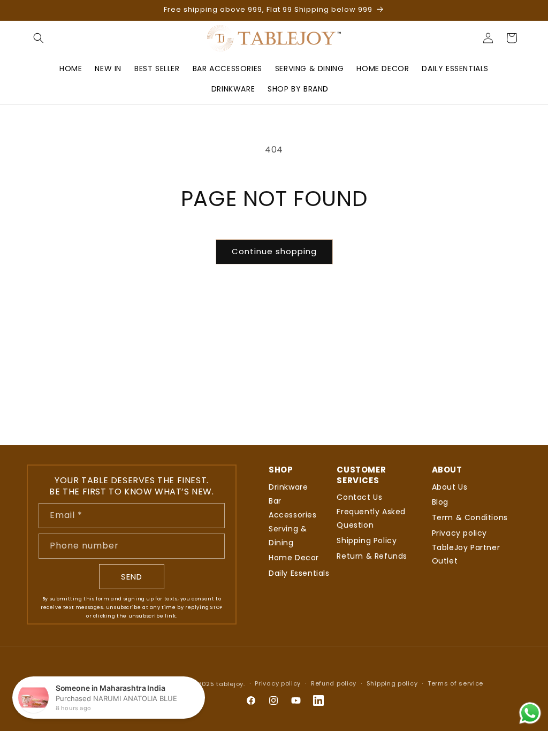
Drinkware (288, 487)
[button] (38, 38)
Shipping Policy (367, 540)
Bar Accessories (293, 508)
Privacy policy (459, 533)
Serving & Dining (288, 535)
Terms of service (455, 683)
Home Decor (294, 557)
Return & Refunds (372, 556)
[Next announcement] (517, 10)
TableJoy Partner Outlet (466, 554)
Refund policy (333, 683)
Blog (440, 502)
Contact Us (359, 497)
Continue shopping (274, 251)
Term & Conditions (470, 517)
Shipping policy (392, 683)
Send (131, 576)
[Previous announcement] (30, 10)
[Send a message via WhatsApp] (530, 713)
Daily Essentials (299, 573)
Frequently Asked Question (371, 518)
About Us (450, 487)
